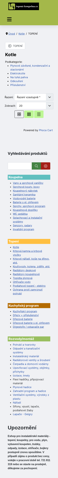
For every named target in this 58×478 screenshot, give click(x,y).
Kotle (16, 247)
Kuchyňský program (25, 311)
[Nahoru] (52, 472)
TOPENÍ (17, 45)
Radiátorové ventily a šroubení (31, 360)
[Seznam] (39, 114)
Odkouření (16, 81)
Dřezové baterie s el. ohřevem (31, 323)
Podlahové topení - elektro (29, 285)
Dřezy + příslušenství (26, 315)
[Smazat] (45, 166)
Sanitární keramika (24, 194)
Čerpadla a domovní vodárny (30, 364)
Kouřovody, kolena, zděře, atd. (31, 266)
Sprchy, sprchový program (29, 206)
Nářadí (17, 402)
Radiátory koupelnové (26, 274)
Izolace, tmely (21, 375)
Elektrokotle (17, 73)
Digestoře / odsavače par (28, 326)
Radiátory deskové (24, 270)
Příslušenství (17, 85)
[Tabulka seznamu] (29, 114)
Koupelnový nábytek (25, 190)
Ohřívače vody (22, 281)
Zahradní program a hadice (29, 391)
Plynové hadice (22, 387)
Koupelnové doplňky (25, 210)
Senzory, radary (22, 225)
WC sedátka (20, 213)
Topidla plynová (22, 278)
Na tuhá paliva (19, 77)
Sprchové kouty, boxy (26, 186)
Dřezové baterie (23, 319)
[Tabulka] (19, 114)
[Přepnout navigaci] (9, 19)
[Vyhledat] (36, 166)
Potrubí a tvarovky (24, 344)
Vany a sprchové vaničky (28, 183)
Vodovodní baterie (24, 198)
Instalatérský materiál (26, 356)
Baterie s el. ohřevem (26, 202)
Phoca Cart (46, 130)
